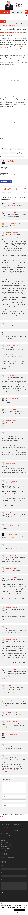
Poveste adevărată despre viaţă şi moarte (10, 169)
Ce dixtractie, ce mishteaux (17, 24)
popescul (3, 724)
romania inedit (5, 226)
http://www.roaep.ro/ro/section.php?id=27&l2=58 (13, 294)
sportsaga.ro (4, 537)
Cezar (3, 715)
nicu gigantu (21, 156)
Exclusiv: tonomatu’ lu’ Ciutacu (21, 189)
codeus (3, 466)
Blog (9, 24)
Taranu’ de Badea (18, 830)
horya (3, 336)
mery (3, 630)
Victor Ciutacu (19, 32)
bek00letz (4, 206)
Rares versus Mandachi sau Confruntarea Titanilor (6, 838)
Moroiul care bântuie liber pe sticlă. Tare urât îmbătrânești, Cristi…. (6, 846)
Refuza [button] (22, 910)
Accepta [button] (17, 910)
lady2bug (4, 703)
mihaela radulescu (13, 156)
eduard (3, 737)
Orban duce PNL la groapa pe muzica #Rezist (5, 830)
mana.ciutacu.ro (18, 828)
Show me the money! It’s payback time (7, 189)
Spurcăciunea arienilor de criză (7, 175)
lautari (6, 156)
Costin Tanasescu (5, 688)
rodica (3, 402)
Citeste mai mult (14, 913)
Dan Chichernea (5, 412)
